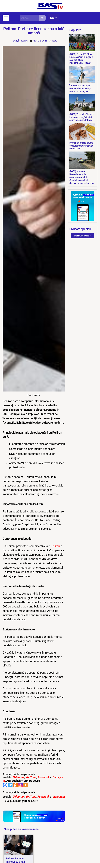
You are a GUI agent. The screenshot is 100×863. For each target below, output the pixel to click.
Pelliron (55, 546)
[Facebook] (5, 785)
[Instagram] (20, 785)
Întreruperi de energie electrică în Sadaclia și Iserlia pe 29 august (80, 88)
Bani (15, 40)
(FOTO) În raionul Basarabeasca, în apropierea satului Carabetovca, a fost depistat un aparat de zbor (81, 177)
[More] (25, 785)
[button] (6, 18)
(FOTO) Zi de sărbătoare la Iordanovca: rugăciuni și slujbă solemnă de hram (81, 117)
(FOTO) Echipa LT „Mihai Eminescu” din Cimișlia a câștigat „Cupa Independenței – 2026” (81, 58)
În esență (23, 40)
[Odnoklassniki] (15, 785)
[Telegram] (10, 785)
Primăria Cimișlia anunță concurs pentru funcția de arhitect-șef (81, 145)
